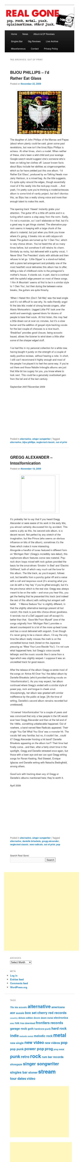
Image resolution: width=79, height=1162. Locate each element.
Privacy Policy (51, 48)
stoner (32, 1072)
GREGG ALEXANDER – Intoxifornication (31, 460)
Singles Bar (17, 41)
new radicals (36, 844)
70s (12, 1007)
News (25, 33)
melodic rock (43, 1036)
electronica (61, 1017)
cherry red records (52, 1012)
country (14, 1018)
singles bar (19, 1072)
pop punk (17, 1049)
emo (12, 1023)
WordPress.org (18, 987)
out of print (61, 442)
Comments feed (19, 983)
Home (14, 33)
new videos (52, 1043)
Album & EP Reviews (44, 33)
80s (16, 1007)
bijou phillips (28, 442)
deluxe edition (25, 1017)
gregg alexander (50, 841)
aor (12, 1012)
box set (31, 1012)
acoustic (23, 1007)
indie (14, 1035)
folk (17, 1023)
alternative (25, 438)
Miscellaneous (18, 48)
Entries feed (17, 979)
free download (27, 1023)
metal (59, 1035)
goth (31, 1029)
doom (37, 1017)
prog (49, 1048)
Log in (13, 975)
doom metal (47, 1017)
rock (35, 1056)
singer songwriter (41, 438)
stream (47, 1071)
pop (58, 844)
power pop (34, 1048)
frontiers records (49, 1022)
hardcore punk (42, 1028)
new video (34, 1042)
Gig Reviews (34, 41)
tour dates (18, 1078)
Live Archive (52, 41)
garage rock (18, 1028)
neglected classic (45, 442)
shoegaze (16, 1064)
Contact (35, 48)
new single (17, 1043)
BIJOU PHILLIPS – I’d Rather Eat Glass (29, 75)
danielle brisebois (31, 841)
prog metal (59, 1049)
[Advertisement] (43, 1111)
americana (58, 1007)
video (31, 1078)
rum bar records (53, 1057)
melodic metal (26, 1036)
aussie (20, 1013)
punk (15, 1056)
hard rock (59, 1028)
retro (25, 1056)
